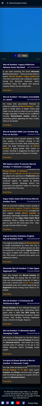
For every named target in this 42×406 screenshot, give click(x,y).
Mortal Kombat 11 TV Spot (15, 370)
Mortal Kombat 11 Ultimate (15, 171)
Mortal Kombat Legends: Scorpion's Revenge (21, 208)
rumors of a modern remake (17, 211)
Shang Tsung (28, 283)
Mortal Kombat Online (18, 3)
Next (24, 55)
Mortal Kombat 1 (27, 106)
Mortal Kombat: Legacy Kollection (24, 76)
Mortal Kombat (29, 213)
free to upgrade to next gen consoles (24, 173)
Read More (7, 90)
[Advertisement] (21, 30)
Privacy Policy (33, 403)
